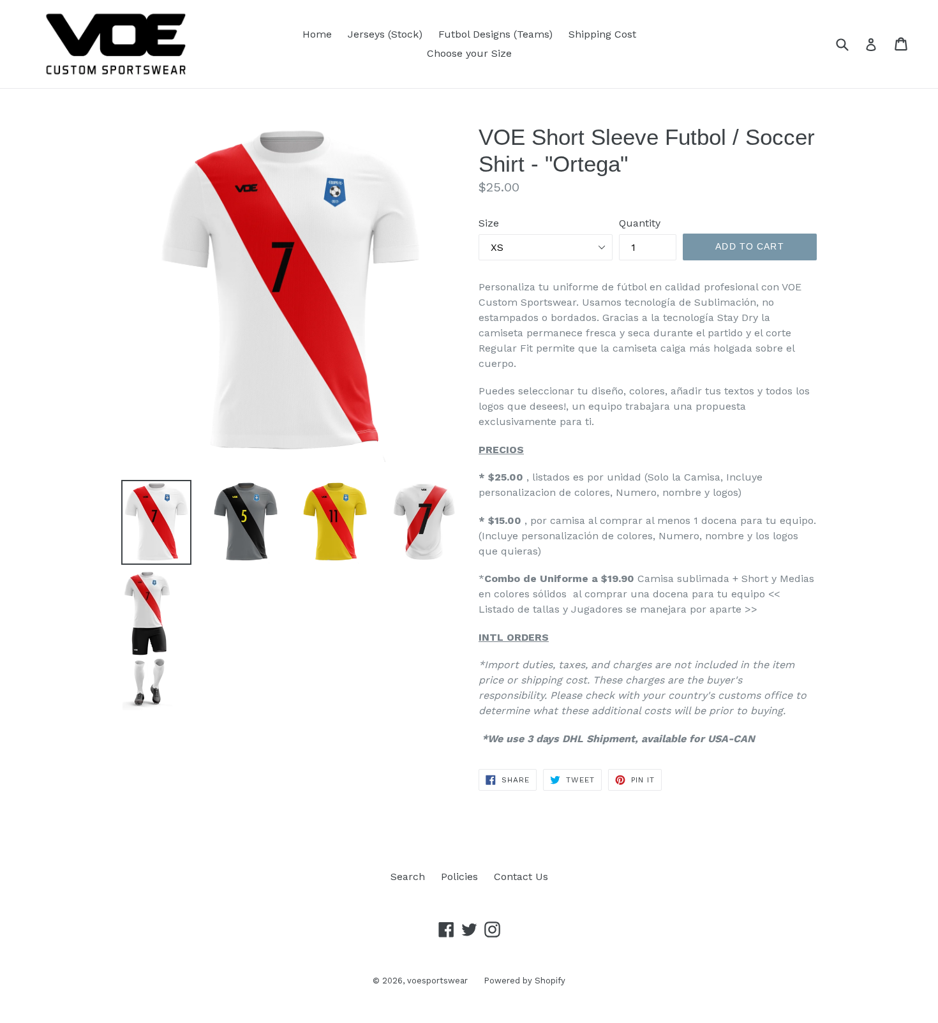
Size (489, 223)
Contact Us (521, 876)
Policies (459, 876)
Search (408, 876)
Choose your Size (469, 53)
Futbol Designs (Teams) (495, 34)
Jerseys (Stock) (385, 34)
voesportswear (437, 980)
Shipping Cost (602, 34)
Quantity (639, 223)
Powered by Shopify (524, 980)
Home (317, 34)
